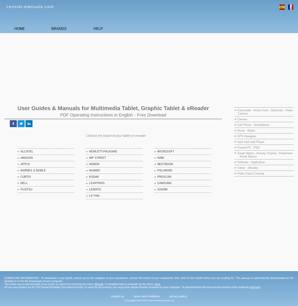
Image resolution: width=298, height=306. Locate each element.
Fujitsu (26, 189)
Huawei (94, 170)
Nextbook (165, 164)
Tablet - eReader (247, 167)
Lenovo (95, 189)
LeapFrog (97, 183)
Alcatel (27, 151)
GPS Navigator (246, 136)
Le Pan (94, 195)
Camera (242, 119)
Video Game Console (250, 173)
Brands (99, 284)
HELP (98, 29)
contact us (117, 296)
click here (254, 287)
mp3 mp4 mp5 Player (250, 142)
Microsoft (166, 151)
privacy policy (178, 296)
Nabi (161, 157)
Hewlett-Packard (103, 151)
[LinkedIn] (29, 123)
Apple (25, 164)
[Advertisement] (134, 66)
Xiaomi (163, 189)
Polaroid (165, 170)
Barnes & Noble (33, 170)
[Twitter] (21, 123)
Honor (94, 164)
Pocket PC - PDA (248, 147)
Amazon (27, 157)
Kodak (94, 176)
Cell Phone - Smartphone (253, 125)
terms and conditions (147, 296)
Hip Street (97, 157)
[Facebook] (13, 123)
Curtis (26, 176)
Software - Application (251, 162)
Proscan (164, 176)
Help (157, 284)
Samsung (165, 183)
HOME (19, 29)
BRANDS (59, 29)
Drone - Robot (246, 130)
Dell (24, 183)
